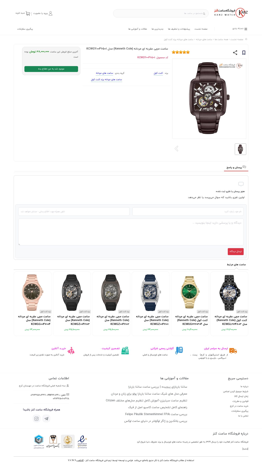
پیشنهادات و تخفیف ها (179, 29)
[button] (42, 13)
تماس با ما (243, 416)
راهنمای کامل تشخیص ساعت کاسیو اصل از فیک (157, 407)
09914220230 (53, 395)
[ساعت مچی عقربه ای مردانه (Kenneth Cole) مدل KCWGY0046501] (230, 18)
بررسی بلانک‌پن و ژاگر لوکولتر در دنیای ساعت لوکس (155, 421)
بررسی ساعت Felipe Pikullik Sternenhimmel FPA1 (156, 414)
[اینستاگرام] (36, 418)
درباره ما (244, 386)
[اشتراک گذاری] (235, 53)
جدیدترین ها (157, 29)
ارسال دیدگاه (236, 251)
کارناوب (80, 460)
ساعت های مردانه (104, 73)
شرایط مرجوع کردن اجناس (235, 391)
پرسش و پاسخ (235, 167)
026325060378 (61, 398)
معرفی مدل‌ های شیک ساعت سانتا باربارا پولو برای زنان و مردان (149, 394)
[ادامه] (245, 449)
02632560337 (38, 395)
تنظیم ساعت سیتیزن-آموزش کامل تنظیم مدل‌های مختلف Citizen (146, 401)
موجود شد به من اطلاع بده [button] (51, 69)
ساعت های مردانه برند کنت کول (106, 79)
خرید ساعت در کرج (239, 406)
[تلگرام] (46, 418)
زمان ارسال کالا (241, 396)
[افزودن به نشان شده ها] (243, 53)
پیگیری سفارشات (25, 29)
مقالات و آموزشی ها (137, 29)
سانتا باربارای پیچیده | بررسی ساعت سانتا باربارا (157, 387)
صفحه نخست (201, 29)
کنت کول (158, 73)
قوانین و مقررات (240, 401)
